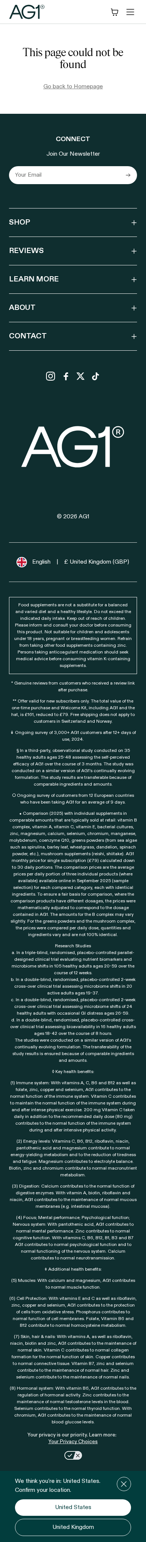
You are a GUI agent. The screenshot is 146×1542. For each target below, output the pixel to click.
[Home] (27, 11)
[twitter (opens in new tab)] (80, 376)
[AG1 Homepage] (73, 446)
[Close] (124, 1484)
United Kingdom (73, 1527)
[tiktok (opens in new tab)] (95, 376)
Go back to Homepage (73, 87)
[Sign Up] (128, 175)
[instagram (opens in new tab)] (50, 376)
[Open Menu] (130, 12)
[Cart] (114, 11)
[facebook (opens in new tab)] (65, 376)
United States (73, 1508)
